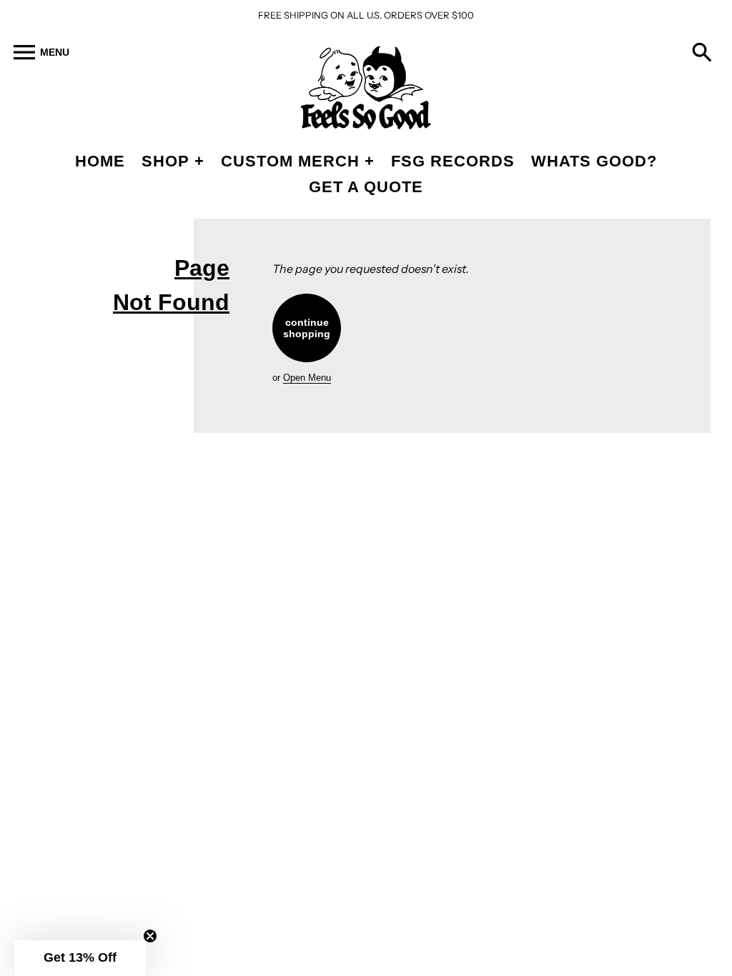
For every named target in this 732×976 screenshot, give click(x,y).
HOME (100, 161)
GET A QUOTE (366, 187)
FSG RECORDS (453, 161)
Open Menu (307, 377)
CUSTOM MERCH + (298, 161)
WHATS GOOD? (594, 161)
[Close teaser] (150, 936)
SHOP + (173, 161)
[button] (80, 958)
